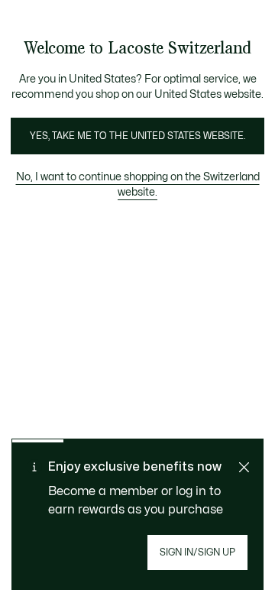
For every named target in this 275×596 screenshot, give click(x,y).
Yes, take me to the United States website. (137, 136)
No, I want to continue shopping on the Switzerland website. (138, 184)
